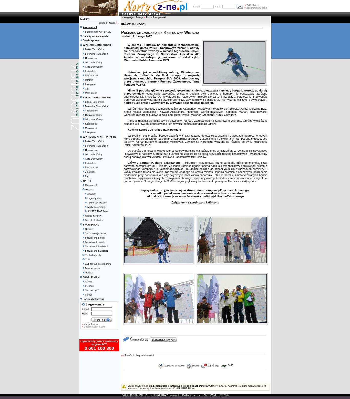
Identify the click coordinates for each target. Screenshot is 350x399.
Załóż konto (251, 5)
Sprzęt (88, 294)
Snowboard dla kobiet (96, 251)
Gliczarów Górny (94, 67)
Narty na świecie (96, 207)
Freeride (89, 286)
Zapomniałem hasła (255, 8)
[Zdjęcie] (234, 82)
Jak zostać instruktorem (98, 264)
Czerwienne (91, 58)
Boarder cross (92, 268)
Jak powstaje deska (95, 233)
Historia (89, 189)
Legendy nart (94, 198)
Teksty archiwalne (97, 202)
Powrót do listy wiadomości (139, 355)
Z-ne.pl (140, 17)
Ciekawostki (91, 185)
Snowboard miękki (95, 238)
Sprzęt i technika (94, 220)
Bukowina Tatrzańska (96, 54)
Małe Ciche (91, 93)
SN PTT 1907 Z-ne (97, 211)
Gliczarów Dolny (93, 62)
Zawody (91, 194)
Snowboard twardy (95, 242)
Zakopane (90, 84)
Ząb (87, 88)
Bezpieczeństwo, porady (98, 31)
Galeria (88, 272)
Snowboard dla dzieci (96, 246)
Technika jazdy (93, 255)
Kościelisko (91, 71)
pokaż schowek (108, 23)
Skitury (88, 281)
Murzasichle (91, 75)
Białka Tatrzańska (94, 49)
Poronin (89, 80)
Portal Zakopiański (156, 17)
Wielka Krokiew (93, 215)
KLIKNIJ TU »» (185, 388)
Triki (87, 259)
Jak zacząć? (92, 290)
